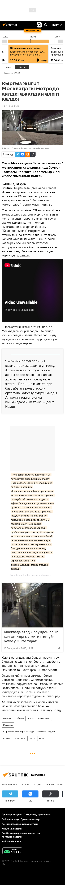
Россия (49, 784)
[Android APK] (12, 851)
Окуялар (7, 718)
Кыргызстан (9, 784)
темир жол (20, 738)
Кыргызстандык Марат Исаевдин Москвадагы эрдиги (29, 731)
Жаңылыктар (44, 718)
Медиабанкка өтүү (40, 148)
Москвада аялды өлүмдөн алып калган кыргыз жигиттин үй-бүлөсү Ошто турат (31, 636)
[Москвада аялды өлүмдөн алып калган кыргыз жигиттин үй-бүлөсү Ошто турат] (32, 605)
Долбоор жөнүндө (12, 814)
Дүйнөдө (20, 718)
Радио (37, 784)
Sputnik (7, 148)
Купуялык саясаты (12, 828)
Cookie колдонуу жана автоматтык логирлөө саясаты (21, 835)
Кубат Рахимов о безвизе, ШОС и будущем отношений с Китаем (28, 54)
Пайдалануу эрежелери (37, 814)
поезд (32, 738)
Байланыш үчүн (10, 819)
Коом (30, 718)
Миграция (8, 725)
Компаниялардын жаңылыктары (20, 823)
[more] (59, 647)
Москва (6, 738)
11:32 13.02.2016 (10, 105)
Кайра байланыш (11, 841)
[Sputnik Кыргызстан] (10, 26)
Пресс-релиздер (30, 819)
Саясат (25, 784)
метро (42, 738)
